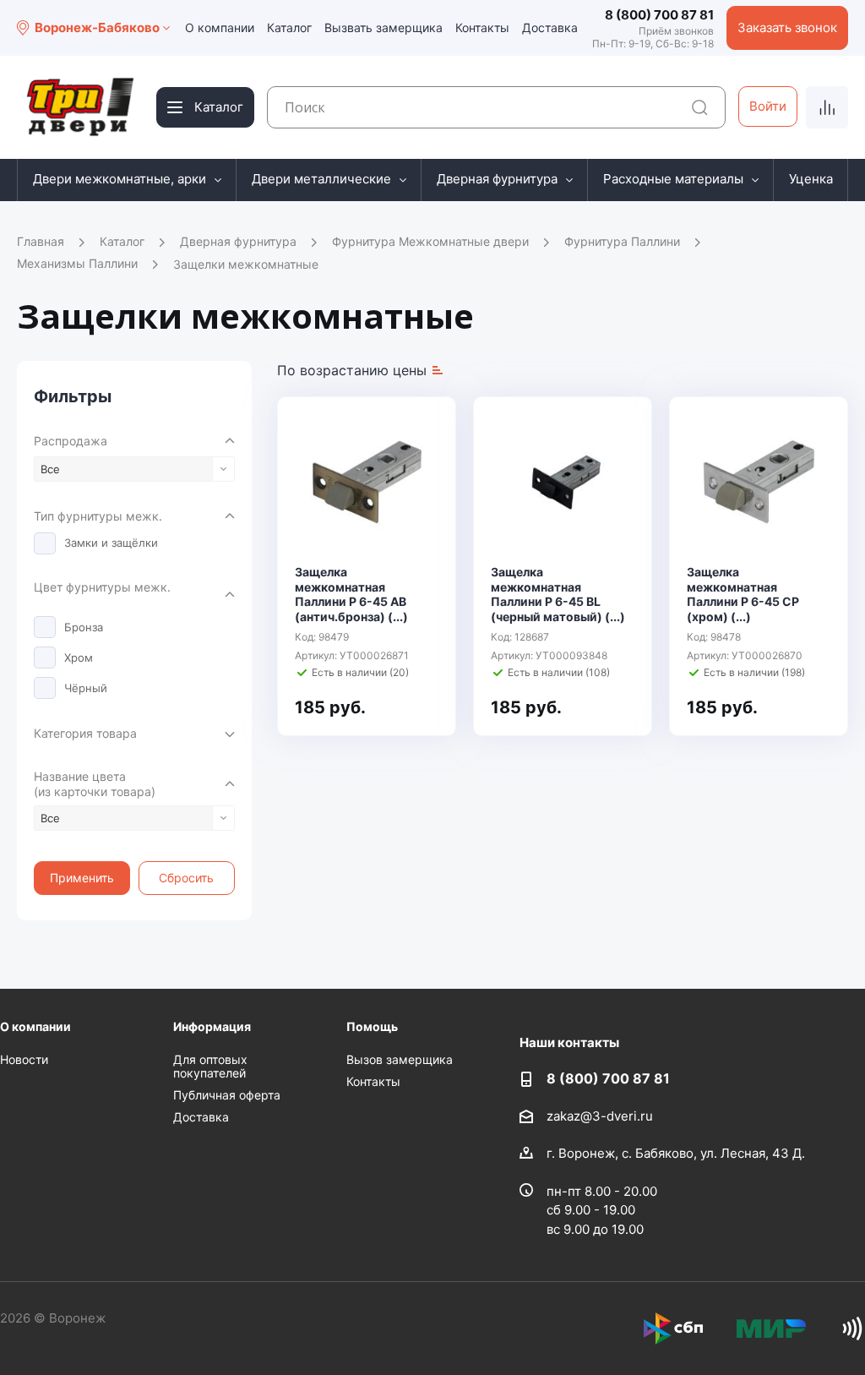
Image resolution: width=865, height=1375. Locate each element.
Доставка (550, 27)
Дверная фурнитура (497, 179)
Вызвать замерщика (383, 27)
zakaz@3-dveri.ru (600, 1116)
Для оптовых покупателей (210, 1066)
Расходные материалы (673, 179)
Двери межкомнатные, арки (119, 179)
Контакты (482, 27)
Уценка (811, 179)
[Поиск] (700, 108)
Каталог (289, 27)
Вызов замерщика (399, 1059)
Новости (24, 1059)
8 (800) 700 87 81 (659, 15)
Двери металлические (321, 179)
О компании (219, 27)
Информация (212, 1026)
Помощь (372, 1026)
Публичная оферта (226, 1095)
